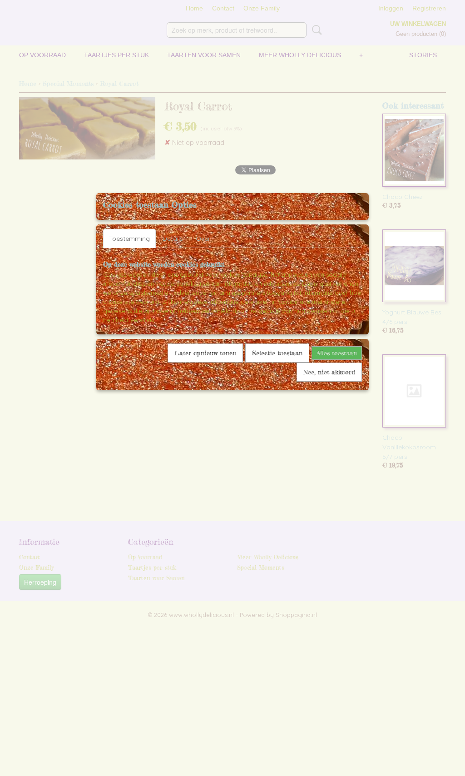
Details (173, 238)
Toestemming (129, 238)
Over (203, 238)
